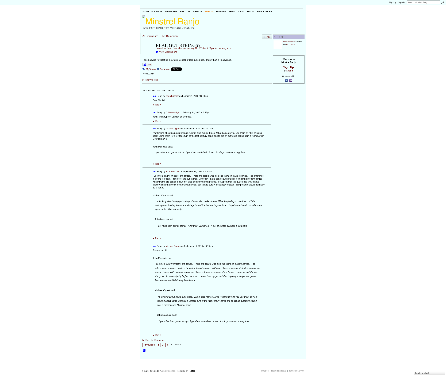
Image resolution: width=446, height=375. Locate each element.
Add (269, 37)
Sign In (401, 2)
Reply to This (150, 79)
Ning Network (292, 44)
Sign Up (392, 2)
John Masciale (172, 171)
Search (442, 2)
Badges (265, 371)
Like (149, 64)
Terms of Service (297, 371)
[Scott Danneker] (148, 52)
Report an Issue (278, 371)
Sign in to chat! (422, 373)
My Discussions (170, 36)
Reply (157, 105)
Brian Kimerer (172, 96)
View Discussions (168, 52)
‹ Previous (149, 344)
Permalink (154, 96)
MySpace (151, 69)
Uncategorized (225, 48)
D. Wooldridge (172, 112)
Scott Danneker (174, 48)
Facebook (165, 69)
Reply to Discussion (154, 340)
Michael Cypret (173, 128)
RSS (144, 350)
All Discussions (150, 36)
